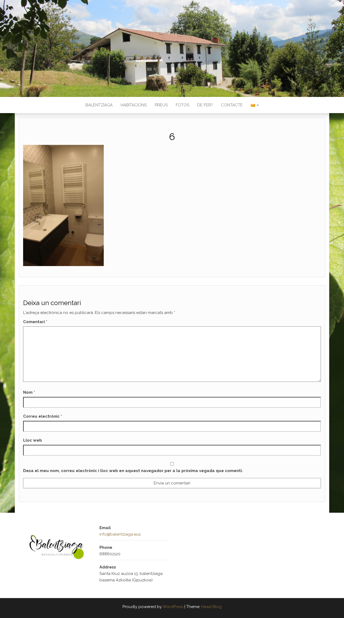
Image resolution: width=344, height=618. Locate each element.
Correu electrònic (42, 416)
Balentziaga (99, 105)
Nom (29, 392)
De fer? (205, 105)
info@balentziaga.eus (120, 534)
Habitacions (134, 105)
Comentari (35, 321)
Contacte (232, 105)
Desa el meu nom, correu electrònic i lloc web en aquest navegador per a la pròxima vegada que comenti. (133, 470)
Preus (161, 105)
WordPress (173, 606)
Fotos (182, 105)
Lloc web (32, 440)
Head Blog (211, 606)
